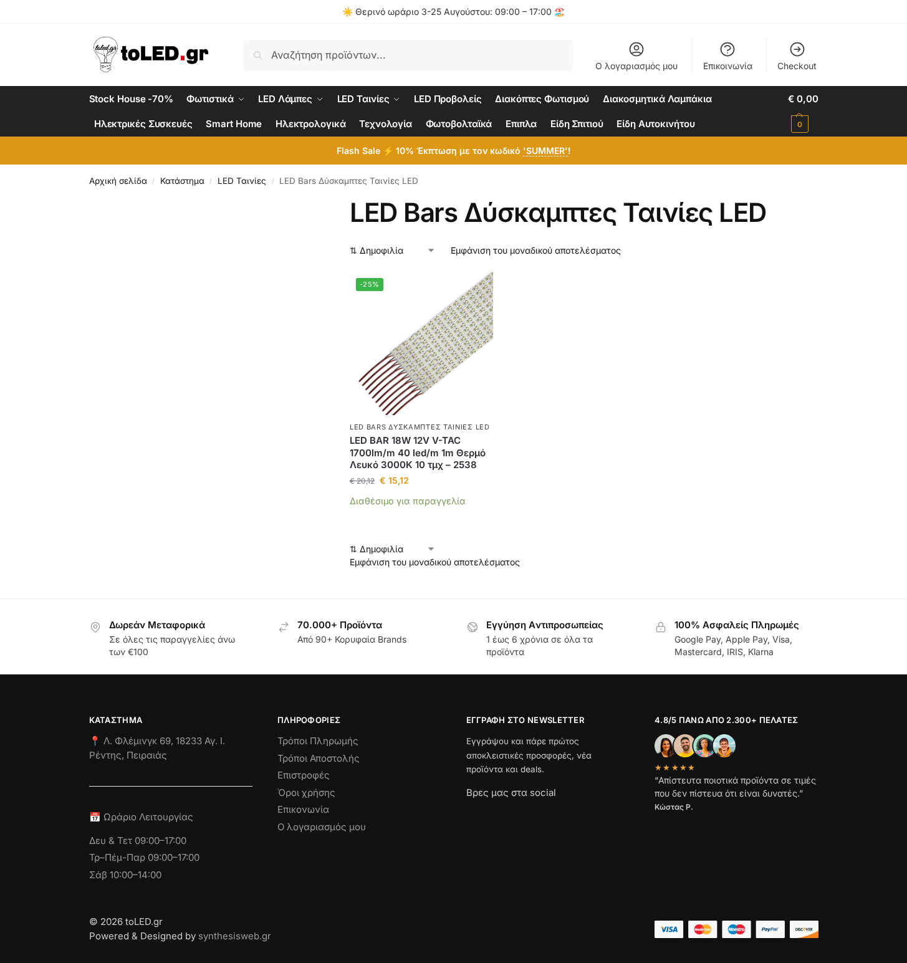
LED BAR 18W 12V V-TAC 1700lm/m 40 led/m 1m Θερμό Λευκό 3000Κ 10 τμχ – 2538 (418, 452)
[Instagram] (498, 814)
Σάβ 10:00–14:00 (125, 875)
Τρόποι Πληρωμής (317, 741)
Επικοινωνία (727, 65)
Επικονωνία (303, 809)
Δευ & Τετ (112, 840)
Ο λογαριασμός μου (636, 65)
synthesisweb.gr (234, 936)
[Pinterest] (587, 814)
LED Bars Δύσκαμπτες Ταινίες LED (420, 427)
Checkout (797, 65)
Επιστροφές (303, 775)
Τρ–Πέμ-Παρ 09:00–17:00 (144, 857)
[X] (543, 814)
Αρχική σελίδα (118, 181)
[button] (803, 112)
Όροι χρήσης (306, 792)
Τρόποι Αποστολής (318, 758)
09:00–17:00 (160, 840)
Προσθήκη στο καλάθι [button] (421, 519)
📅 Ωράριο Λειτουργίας (141, 817)
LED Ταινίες (242, 181)
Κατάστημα (182, 181)
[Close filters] (317, 204)
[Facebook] (471, 814)
